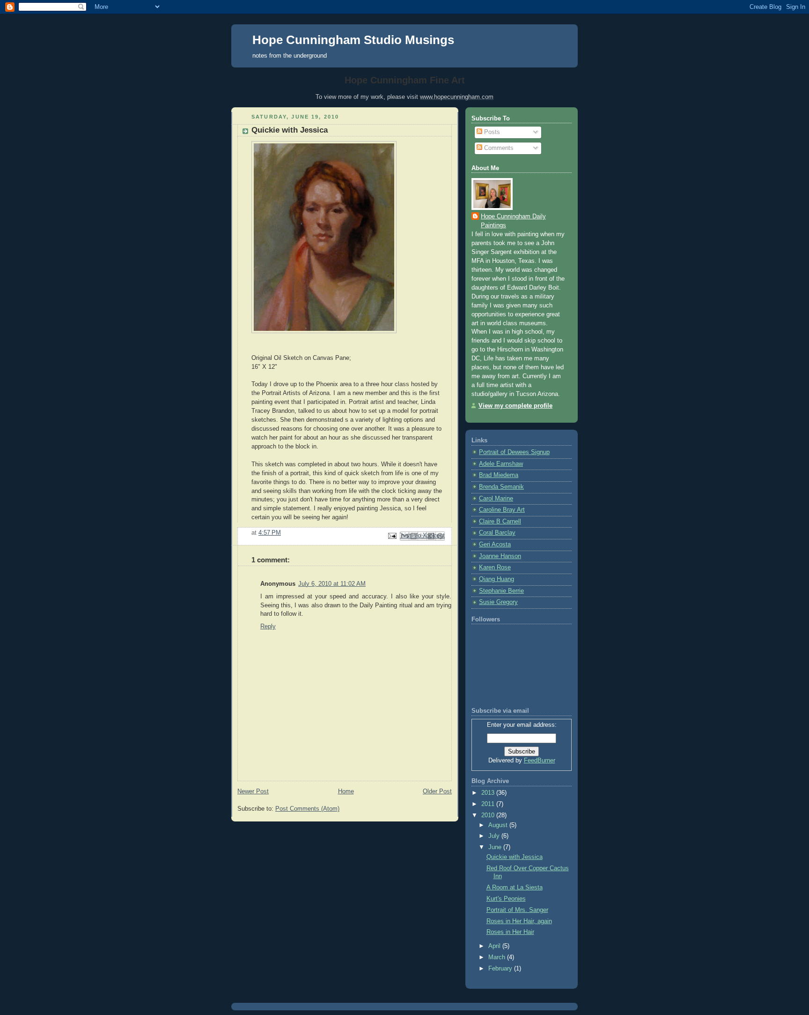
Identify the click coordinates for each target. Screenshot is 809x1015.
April (495, 946)
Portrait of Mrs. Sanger (517, 910)
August (498, 825)
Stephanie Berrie (501, 591)
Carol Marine (496, 498)
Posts (491, 132)
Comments (498, 148)
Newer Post (253, 791)
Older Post (437, 791)
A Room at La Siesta (514, 887)
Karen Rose (495, 567)
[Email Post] (391, 535)
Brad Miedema (498, 475)
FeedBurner (539, 760)
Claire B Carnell (500, 521)
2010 (488, 815)
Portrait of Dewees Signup (514, 452)
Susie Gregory (498, 602)
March (497, 957)
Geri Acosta (495, 544)
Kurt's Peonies (506, 899)
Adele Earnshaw (501, 464)
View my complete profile (515, 406)
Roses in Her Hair (510, 932)
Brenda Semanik (501, 487)
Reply (268, 626)
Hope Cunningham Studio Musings (353, 40)
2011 (488, 804)
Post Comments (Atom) (307, 809)
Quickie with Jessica (289, 130)
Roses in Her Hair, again (519, 921)
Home (346, 791)
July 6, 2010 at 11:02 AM (332, 584)
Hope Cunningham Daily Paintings (513, 221)
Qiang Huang (496, 579)
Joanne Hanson (500, 556)
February (501, 968)
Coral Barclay (497, 533)
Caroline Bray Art (502, 510)
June (495, 847)
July (494, 836)
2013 (488, 793)
